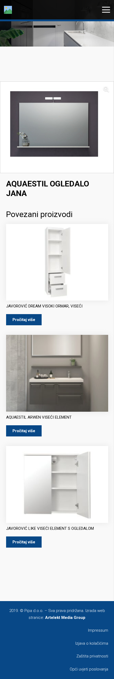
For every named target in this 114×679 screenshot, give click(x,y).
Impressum (98, 630)
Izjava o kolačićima (91, 643)
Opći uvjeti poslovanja (89, 669)
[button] (106, 89)
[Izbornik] (106, 9)
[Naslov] (8, 10)
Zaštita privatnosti (92, 656)
